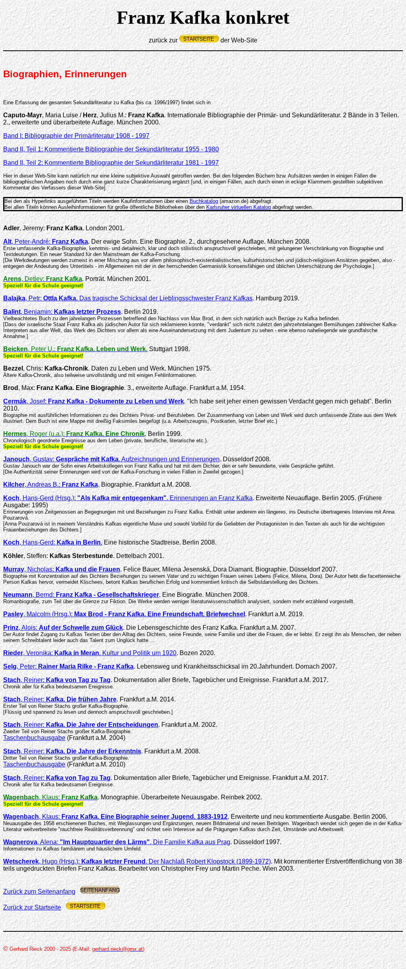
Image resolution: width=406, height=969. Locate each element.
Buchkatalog (204, 201)
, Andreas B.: (61, 484)
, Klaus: (115, 816)
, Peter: (68, 666)
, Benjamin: (62, 311)
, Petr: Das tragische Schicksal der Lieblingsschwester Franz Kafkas (128, 298)
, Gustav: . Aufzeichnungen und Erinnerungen (111, 459)
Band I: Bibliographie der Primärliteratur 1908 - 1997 (76, 135)
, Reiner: (57, 680)
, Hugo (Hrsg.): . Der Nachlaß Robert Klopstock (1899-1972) (137, 861)
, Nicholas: (61, 569)
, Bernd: (81, 594)
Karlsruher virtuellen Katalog (238, 207)
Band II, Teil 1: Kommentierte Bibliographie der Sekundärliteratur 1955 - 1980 (111, 149)
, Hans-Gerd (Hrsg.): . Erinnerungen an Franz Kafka (128, 498)
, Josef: (93, 401)
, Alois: (63, 627)
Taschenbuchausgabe (34, 737)
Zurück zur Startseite (32, 907)
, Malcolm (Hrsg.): (124, 614)
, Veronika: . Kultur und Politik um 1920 (89, 653)
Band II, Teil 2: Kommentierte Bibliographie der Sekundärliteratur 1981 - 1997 (111, 162)
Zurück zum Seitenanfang (39, 891)
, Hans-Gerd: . (52, 542)
